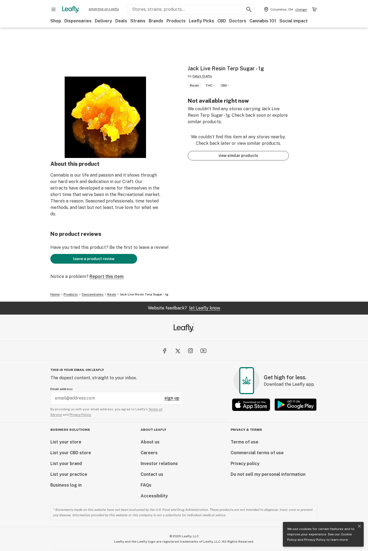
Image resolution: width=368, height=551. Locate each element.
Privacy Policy (314, 540)
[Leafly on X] (177, 350)
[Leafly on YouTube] (203, 350)
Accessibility (154, 495)
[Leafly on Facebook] (164, 350)
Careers (149, 452)
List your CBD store (70, 452)
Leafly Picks (201, 20)
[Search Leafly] (249, 9)
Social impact (293, 20)
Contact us (152, 474)
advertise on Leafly (104, 9)
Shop (55, 20)
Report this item (106, 276)
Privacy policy (245, 463)
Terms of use (244, 442)
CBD (221, 20)
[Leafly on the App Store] (251, 404)
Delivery (103, 20)
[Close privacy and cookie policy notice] (359, 526)
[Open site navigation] (53, 9)
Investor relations (159, 463)
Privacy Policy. (80, 414)
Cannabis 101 (262, 20)
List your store (65, 442)
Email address (61, 389)
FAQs (146, 485)
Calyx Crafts (202, 76)
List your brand (66, 463)
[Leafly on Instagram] (190, 350)
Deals (121, 20)
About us (150, 442)
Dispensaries (78, 20)
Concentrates (92, 294)
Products (176, 20)
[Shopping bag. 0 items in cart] (314, 9)
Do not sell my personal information (268, 474)
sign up (171, 398)
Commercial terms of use (257, 452)
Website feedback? (184, 308)
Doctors (237, 20)
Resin (111, 294)
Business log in (66, 485)
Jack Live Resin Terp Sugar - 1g (144, 294)
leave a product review (93, 259)
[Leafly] (70, 9)
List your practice (68, 474)
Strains (137, 20)
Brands (156, 20)
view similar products (238, 155)
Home (55, 294)
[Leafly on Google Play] (296, 404)
